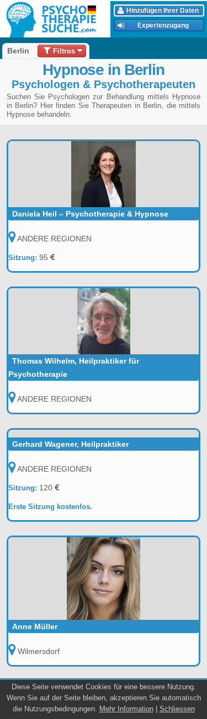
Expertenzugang (163, 25)
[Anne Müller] (103, 578)
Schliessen (177, 709)
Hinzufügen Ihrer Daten (162, 10)
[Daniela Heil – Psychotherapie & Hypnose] (103, 174)
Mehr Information (126, 709)
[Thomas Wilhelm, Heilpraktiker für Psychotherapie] (103, 321)
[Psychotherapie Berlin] (57, 19)
